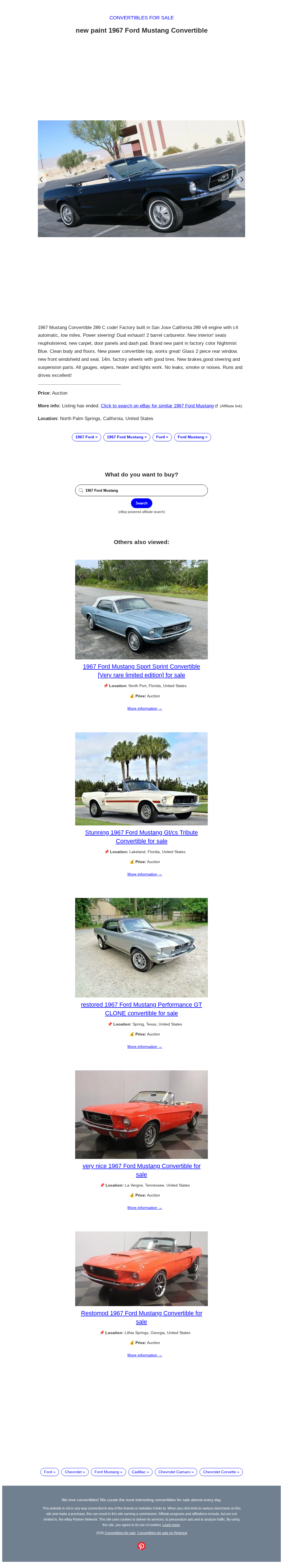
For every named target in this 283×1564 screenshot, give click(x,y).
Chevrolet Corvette (219, 1472)
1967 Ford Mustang (125, 437)
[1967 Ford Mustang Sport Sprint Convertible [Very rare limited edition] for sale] (141, 658)
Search (142, 503)
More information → (144, 708)
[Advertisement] (141, 78)
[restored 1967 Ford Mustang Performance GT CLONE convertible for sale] (141, 996)
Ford (160, 437)
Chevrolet (73, 1472)
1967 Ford (84, 437)
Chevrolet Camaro (174, 1472)
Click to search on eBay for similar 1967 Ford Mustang (157, 405)
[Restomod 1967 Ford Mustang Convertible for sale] (141, 1305)
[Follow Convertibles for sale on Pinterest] (141, 1549)
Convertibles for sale (141, 17)
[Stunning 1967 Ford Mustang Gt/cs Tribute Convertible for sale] (141, 824)
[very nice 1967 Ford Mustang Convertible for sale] (141, 1157)
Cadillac (139, 1472)
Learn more (171, 1525)
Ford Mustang (191, 437)
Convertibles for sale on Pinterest (162, 1533)
